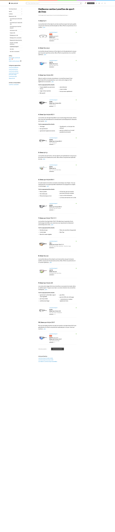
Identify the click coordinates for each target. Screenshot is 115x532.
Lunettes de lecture (13, 69)
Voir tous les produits (57, 349)
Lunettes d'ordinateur (13, 67)
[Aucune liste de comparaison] (99, 3)
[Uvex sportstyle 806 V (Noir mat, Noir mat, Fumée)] (57, 206)
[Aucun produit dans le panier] (105, 3)
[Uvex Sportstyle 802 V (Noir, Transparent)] (57, 141)
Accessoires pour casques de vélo (16, 23)
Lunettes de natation (13, 71)
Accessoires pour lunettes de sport (15, 27)
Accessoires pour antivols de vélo (16, 19)
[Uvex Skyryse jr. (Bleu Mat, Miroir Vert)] (57, 63)
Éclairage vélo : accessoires (15, 37)
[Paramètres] (85, 3)
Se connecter (91, 3)
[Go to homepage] (13, 3)
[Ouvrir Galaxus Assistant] (96, 3)
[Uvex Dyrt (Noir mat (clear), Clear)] (57, 36)
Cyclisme (11, 14)
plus (44, 27)
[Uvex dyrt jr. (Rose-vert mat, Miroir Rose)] (57, 168)
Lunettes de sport (14, 46)
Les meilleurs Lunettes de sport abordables (47, 361)
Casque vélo (12, 33)
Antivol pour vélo (13, 30)
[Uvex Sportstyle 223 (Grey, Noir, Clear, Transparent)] (57, 311)
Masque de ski (12, 78)
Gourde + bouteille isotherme (14, 43)
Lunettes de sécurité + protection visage (14, 74)
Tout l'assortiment (13, 9)
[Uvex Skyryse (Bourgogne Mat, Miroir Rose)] (57, 271)
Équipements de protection (16, 40)
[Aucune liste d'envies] (102, 3)
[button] (68, 15)
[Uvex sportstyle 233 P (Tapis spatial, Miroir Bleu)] (57, 338)
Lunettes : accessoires (14, 84)
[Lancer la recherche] (27, 3)
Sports (10, 11)
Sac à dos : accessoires (14, 51)
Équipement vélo (12, 16)
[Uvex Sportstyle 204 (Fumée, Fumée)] (57, 103)
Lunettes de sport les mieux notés (45, 359)
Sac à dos (12, 49)
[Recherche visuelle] (80, 3)
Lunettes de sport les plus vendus (45, 358)
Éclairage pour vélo (14, 35)
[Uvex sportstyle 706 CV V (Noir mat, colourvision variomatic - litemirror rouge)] (57, 244)
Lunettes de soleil (13, 76)
